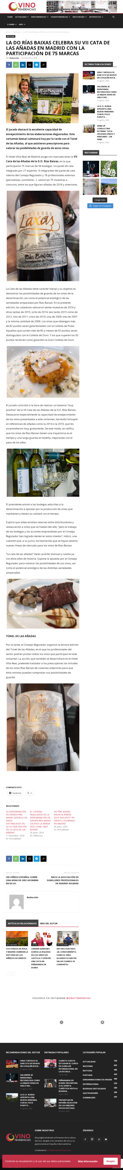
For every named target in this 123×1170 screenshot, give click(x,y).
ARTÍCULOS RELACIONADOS (22, 923)
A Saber (10, 24)
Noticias (16, 32)
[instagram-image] (20, 1022)
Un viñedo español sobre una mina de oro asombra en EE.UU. (22, 880)
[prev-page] (8, 974)
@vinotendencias (78, 998)
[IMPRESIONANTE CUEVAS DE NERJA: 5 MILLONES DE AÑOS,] (109, 169)
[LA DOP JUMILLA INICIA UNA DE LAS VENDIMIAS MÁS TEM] (109, 187)
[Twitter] (99, 1139)
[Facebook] (9, 65)
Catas (34, 945)
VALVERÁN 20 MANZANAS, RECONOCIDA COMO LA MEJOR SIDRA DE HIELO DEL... (107, 92)
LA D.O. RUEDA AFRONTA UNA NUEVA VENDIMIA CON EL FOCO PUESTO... (105, 111)
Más (21, 24)
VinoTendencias (38, 17)
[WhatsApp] (16, 65)
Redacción (14, 58)
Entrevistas (95, 17)
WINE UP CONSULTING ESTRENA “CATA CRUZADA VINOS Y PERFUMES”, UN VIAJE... (106, 132)
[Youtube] (106, 1139)
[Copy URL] (43, 65)
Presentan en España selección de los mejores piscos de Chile (68, 1104)
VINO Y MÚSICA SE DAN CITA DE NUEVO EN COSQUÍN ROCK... (107, 75)
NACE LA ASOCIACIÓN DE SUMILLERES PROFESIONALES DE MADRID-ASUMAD (63, 880)
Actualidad (20, 17)
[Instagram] (92, 1139)
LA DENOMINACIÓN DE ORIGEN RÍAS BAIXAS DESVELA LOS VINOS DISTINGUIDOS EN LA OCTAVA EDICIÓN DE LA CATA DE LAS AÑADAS (16, 822)
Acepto (110, 1161)
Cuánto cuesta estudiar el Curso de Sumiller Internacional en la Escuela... (68, 1066)
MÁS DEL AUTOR (48, 923)
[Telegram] (37, 65)
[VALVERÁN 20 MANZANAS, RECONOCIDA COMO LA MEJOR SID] (91, 169)
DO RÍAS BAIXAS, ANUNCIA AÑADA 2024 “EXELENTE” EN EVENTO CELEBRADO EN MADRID (64, 817)
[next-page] (13, 974)
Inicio (8, 32)
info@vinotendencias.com (59, 1150)
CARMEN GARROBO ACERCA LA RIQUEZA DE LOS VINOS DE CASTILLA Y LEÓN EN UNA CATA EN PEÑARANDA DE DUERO (41, 958)
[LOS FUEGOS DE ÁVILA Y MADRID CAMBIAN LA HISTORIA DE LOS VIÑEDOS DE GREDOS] (17, 938)
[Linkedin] (23, 65)
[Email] (30, 65)
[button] (113, 17)
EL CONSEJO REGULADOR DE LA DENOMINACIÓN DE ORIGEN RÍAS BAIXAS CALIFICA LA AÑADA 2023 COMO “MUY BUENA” (40, 820)
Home (10, 17)
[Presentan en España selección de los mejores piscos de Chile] (50, 1103)
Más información (88, 1161)
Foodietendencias (59, 17)
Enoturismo (79, 17)
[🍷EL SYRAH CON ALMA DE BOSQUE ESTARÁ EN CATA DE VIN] (91, 187)
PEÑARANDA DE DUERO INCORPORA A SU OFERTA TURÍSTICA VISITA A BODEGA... (68, 1085)
